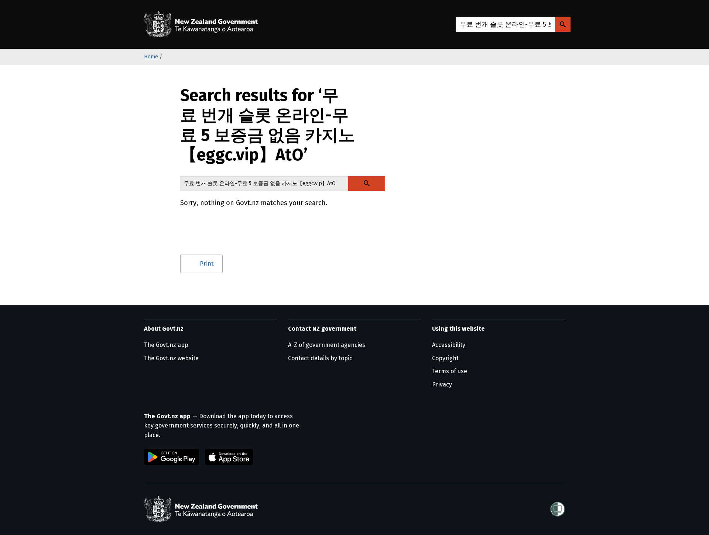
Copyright (445, 358)
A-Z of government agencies (326, 344)
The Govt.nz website (171, 358)
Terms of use (449, 371)
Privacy (442, 384)
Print (206, 263)
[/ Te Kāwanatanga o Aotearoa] (202, 24)
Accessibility (448, 344)
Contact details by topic (320, 358)
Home (151, 57)
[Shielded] (557, 509)
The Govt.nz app (166, 344)
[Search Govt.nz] (563, 24)
